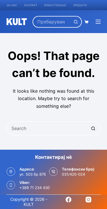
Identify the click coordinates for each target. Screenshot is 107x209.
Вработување (55, 5)
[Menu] (98, 21)
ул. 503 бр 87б (32, 174)
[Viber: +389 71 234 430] (11, 185)
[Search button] (76, 22)
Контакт (30, 5)
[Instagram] (88, 199)
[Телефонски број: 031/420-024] (53, 171)
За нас (12, 5)
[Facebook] (68, 199)
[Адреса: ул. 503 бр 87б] (11, 171)
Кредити (80, 5)
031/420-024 (73, 174)
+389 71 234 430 (34, 187)
